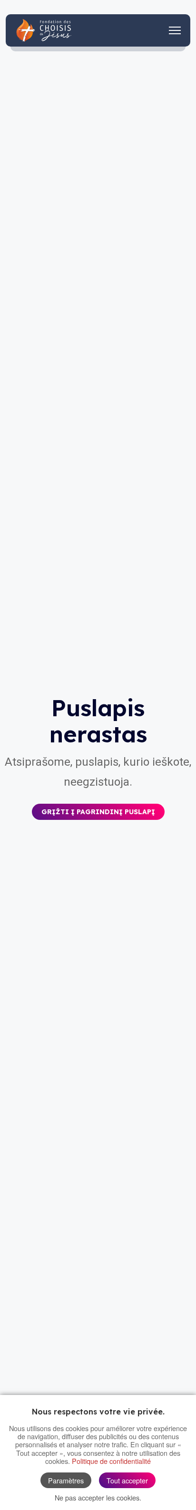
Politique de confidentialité (111, 1461)
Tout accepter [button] (127, 1480)
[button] (98, 805)
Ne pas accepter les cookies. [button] (98, 1497)
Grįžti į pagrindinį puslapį (98, 812)
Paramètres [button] (66, 1480)
